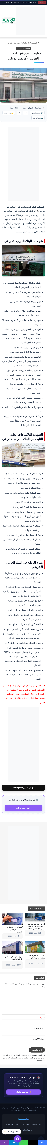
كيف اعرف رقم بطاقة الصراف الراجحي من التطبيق (15, 929)
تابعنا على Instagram (23, 787)
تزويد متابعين (36, 1124)
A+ (26, 113)
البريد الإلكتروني (39, 1028)
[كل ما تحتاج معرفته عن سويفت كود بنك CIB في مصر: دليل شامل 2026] (35, 917)
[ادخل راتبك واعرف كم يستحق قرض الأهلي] (35, 947)
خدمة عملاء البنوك (14, 43)
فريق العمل (27, 1130)
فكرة (37, 210)
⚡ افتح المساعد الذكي (23, 1092)
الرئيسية (34, 43)
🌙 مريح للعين (8, 113)
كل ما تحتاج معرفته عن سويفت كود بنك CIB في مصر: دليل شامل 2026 (36, 926)
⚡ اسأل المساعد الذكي (23, 808)
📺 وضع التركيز (38, 118)
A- (19, 113)
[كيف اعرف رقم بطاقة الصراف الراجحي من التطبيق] (12, 919)
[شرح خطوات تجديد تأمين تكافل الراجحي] (12, 947)
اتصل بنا (26, 1124)
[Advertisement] (30, 21)
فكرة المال (26, 43)
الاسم (42, 1018)
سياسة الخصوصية (13, 1124)
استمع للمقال (37, 113)
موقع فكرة (30, 1108)
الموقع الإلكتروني (39, 1039)
